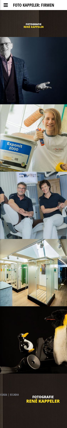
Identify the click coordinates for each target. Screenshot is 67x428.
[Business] (33, 70)
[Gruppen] (33, 205)
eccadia (14, 394)
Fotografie (33, 24)
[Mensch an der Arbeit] (33, 138)
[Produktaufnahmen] (33, 340)
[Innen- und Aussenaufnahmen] (33, 272)
